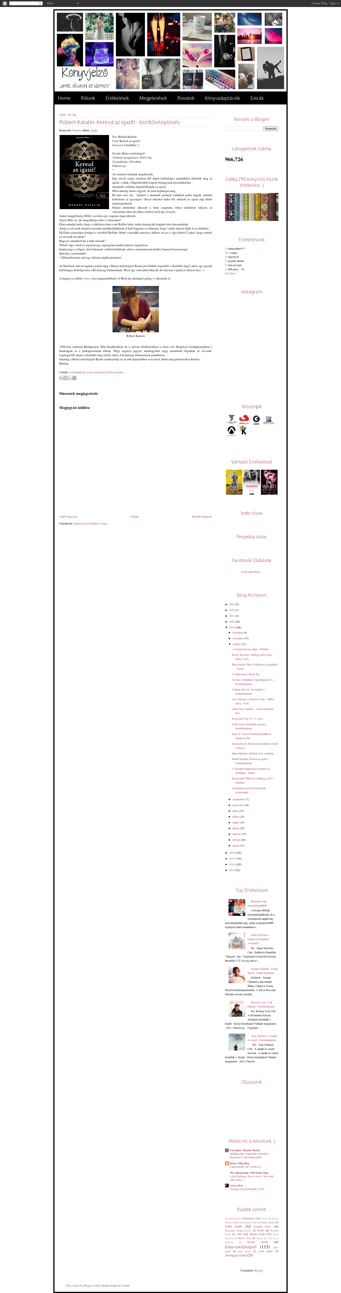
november (237, 638)
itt (153, 278)
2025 (232, 604)
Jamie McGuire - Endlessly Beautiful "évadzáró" (259, 939)
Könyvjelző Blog (250, 572)
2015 (232, 870)
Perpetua (77, 130)
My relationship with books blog (249, 1173)
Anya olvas (236, 1185)
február (236, 839)
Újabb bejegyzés (68, 516)
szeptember (238, 799)
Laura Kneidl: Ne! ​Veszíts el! (245, 1166)
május (235, 822)
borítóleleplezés (77, 372)
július (235, 811)
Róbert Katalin (115, 372)
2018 (232, 852)
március (236, 834)
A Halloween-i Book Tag (246, 674)
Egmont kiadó (250, 1222)
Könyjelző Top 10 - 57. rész (247, 718)
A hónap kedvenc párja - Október (250, 649)
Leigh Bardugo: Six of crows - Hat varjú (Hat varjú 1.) (251, 1177)
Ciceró (264, 1218)
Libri (239, 1234)
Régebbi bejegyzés (202, 516)
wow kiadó (266, 1251)
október (236, 644)
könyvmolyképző (96, 372)
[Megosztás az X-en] (70, 378)
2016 (232, 864)
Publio (260, 1238)
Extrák (257, 98)
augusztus (237, 805)
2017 (232, 858)
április (235, 828)
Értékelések (117, 98)
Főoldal (134, 516)
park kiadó (244, 1251)
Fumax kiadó (267, 1222)
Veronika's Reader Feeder (245, 1150)
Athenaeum (248, 1218)
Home (64, 98)
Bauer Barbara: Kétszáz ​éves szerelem (252, 753)
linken (87, 278)
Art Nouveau (231, 1218)
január (235, 845)
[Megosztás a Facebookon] (74, 378)
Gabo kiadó (233, 1226)
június (235, 816)
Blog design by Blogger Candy (83, 1285)
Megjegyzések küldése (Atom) (90, 523)
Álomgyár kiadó (235, 1255)
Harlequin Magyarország (238, 1230)
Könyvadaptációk (222, 98)
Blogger (258, 1270)
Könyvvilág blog (239, 1163)
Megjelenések (153, 98)
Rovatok (185, 98)
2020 (232, 621)
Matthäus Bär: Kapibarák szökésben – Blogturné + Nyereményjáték (250, 1155)
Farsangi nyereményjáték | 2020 (247, 1189)
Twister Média (257, 1242)
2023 (232, 610)
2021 (232, 616)
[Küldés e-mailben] (61, 378)
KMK (260, 1230)
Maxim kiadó (257, 1234)
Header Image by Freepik (116, 1285)
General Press (262, 1226)
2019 (232, 627)
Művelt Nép (244, 1238)
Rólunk (88, 98)
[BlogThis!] (65, 378)
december (237, 632)
